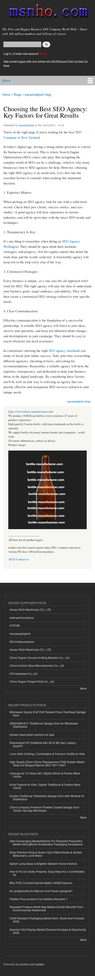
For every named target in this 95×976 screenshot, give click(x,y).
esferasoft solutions (21, 618)
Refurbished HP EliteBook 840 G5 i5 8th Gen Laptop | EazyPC (43, 744)
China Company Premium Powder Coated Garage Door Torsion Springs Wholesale (44, 808)
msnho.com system (32, 964)
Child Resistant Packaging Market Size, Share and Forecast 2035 (46, 919)
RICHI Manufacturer (21, 642)
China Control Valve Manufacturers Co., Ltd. (36, 665)
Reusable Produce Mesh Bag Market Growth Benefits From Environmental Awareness (46, 908)
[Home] (46, 12)
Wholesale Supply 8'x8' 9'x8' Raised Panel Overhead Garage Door (47, 713)
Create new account (26, 53)
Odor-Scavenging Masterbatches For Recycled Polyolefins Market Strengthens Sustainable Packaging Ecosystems (46, 842)
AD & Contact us (18, 559)
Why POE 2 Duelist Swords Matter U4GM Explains (40, 883)
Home (6, 94)
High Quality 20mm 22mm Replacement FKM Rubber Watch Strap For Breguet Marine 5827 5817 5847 (47, 763)
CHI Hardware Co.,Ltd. (23, 673)
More (83, 688)
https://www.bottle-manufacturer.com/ (30, 412)
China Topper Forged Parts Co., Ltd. (31, 681)
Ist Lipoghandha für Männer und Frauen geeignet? (41, 891)
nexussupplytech (20, 633)
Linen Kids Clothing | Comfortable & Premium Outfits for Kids (47, 754)
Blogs (17, 94)
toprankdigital (26, 125)
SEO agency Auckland (64, 350)
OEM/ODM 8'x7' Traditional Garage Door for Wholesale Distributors (43, 724)
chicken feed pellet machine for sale (31, 735)
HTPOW (14, 625)
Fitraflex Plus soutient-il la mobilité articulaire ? (38, 899)
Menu (6, 80)
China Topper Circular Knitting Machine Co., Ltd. (39, 658)
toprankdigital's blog (38, 94)
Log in (7, 53)
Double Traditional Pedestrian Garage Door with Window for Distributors (46, 797)
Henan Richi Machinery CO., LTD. (30, 609)
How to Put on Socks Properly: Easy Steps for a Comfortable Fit (46, 873)
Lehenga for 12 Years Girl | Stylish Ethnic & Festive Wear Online (44, 774)
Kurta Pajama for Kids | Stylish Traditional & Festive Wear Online (44, 786)
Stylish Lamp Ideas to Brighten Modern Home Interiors (43, 864)
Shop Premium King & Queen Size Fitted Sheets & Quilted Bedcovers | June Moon (45, 853)
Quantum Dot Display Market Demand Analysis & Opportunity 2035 (47, 931)
